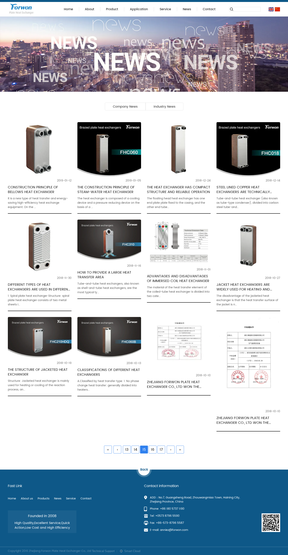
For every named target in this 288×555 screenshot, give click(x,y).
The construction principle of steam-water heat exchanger (106, 189)
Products (43, 498)
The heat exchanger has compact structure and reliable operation (178, 189)
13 (127, 449)
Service (165, 9)
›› (180, 449)
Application (139, 9)
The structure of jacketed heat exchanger (38, 372)
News (187, 9)
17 (161, 449)
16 (152, 449)
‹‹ (108, 449)
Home (68, 9)
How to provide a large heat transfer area (104, 275)
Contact (209, 9)
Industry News (164, 106)
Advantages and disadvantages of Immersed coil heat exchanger (178, 278)
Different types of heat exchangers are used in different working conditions (39, 289)
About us (27, 498)
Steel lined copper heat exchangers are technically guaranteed (243, 192)
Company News (125, 106)
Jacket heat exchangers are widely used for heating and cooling (243, 289)
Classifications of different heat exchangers (108, 372)
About (89, 9)
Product (112, 9)
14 (135, 449)
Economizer (139, 15)
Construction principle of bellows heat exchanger (33, 189)
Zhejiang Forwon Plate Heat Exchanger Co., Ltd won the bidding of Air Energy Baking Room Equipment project (173, 389)
